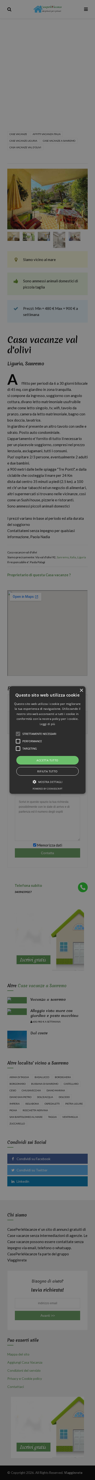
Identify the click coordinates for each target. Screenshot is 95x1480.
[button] (48, 740)
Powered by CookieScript (47, 788)
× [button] (81, 690)
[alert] (47, 740)
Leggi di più (47, 724)
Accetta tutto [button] (47, 760)
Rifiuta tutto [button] (47, 771)
